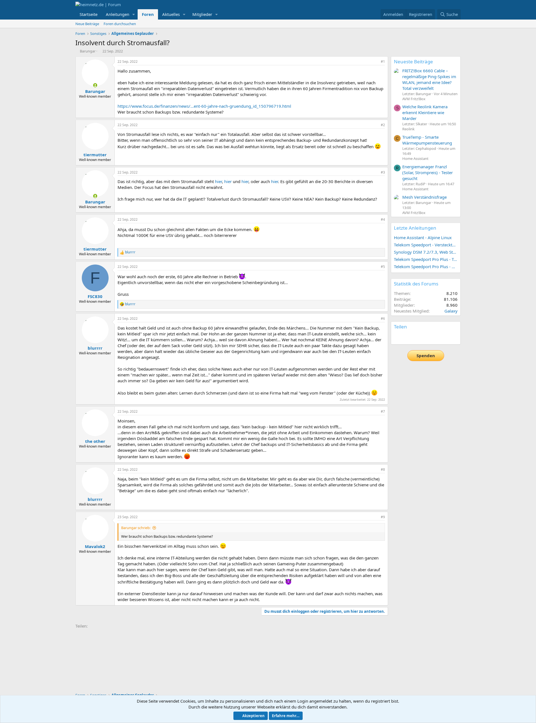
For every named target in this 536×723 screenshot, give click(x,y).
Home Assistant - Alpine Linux (423, 237)
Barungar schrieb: (135, 527)
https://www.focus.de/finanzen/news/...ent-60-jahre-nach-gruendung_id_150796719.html (204, 106)
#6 (383, 318)
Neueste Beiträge (413, 61)
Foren (148, 14)
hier (218, 181)
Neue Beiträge (87, 23)
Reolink (408, 128)
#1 (383, 61)
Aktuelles (171, 14)
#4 (383, 219)
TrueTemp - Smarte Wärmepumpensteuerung (427, 140)
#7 (383, 411)
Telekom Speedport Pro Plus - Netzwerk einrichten (426, 266)
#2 (383, 124)
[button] (134, 14)
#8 (383, 469)
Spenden (426, 355)
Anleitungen (117, 14)
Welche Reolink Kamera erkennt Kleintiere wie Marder (425, 112)
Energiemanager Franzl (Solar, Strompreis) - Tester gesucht (427, 172)
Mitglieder (202, 14)
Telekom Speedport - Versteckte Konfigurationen (426, 245)
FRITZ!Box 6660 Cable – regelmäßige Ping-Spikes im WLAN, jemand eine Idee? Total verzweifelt (429, 79)
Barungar (87, 51)
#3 (383, 172)
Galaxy (451, 311)
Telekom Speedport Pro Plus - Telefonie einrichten (426, 259)
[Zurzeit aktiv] (95, 85)
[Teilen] (375, 62)
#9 (383, 517)
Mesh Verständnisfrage (424, 197)
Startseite (88, 14)
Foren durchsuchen (120, 23)
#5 (383, 266)
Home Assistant (415, 158)
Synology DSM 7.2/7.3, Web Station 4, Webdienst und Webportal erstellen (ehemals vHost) (426, 252)
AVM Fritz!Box (413, 98)
